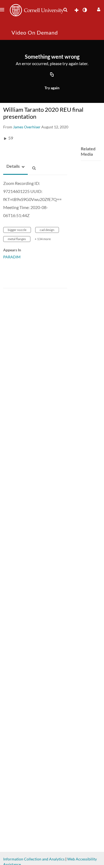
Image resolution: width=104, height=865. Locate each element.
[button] (98, 9)
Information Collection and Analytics (34, 859)
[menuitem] (65, 10)
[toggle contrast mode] (84, 10)
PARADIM (12, 257)
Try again (52, 87)
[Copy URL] (52, 75)
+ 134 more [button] (43, 239)
